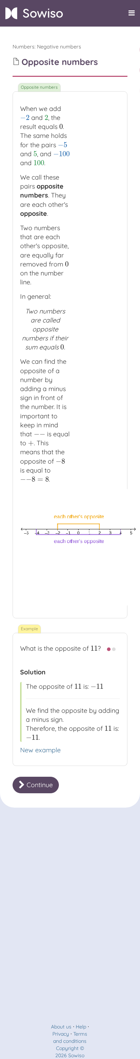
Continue (39, 785)
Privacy (60, 1034)
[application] (78, 547)
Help (81, 1026)
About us (61, 1026)
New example (40, 750)
